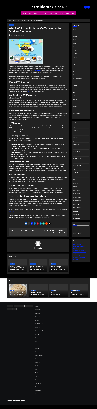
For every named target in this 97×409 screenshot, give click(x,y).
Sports (74, 103)
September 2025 (77, 165)
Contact (73, 13)
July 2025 (75, 172)
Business (11, 25)
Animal (74, 29)
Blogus (50, 407)
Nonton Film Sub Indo (78, 255)
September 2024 (77, 207)
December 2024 (77, 197)
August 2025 (76, 169)
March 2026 (76, 144)
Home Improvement (77, 78)
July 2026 (75, 130)
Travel (40, 13)
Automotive (76, 32)
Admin (14, 35)
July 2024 (75, 211)
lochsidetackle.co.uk (48, 7)
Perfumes (75, 96)
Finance (75, 60)
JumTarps (11, 211)
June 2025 (75, 176)
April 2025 (75, 183)
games (74, 68)
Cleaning (75, 39)
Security (75, 99)
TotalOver (75, 259)
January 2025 (76, 193)
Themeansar (56, 407)
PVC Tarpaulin (38, 70)
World (55, 13)
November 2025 (77, 158)
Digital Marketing (77, 46)
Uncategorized (76, 113)
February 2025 (76, 190)
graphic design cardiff (79, 257)
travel (74, 233)
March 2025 (76, 186)
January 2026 (76, 151)
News (74, 92)
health (74, 230)
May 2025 (75, 179)
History (74, 75)
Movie (74, 89)
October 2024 (76, 204)
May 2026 (75, 137)
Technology (75, 106)
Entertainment (76, 53)
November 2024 (77, 200)
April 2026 (75, 141)
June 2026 (75, 134)
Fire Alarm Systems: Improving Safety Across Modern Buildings (58, 268)
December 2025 (77, 155)
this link (29, 91)
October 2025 (76, 162)
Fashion (24, 13)
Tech (84, 230)
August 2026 (76, 127)
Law (74, 82)
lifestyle (35, 13)
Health (74, 71)
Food (29, 13)
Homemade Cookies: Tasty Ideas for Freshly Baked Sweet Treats (17, 294)
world (79, 233)
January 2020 (76, 218)
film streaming (77, 244)
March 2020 (76, 214)
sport (80, 230)
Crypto (74, 43)
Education (75, 50)
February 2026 (76, 148)
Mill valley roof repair (78, 250)
